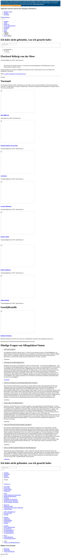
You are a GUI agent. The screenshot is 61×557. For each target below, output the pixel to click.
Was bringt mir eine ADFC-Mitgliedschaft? (14, 362)
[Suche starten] (2, 469)
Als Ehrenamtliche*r (9, 530)
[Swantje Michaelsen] (18, 203)
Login (5, 30)
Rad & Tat (6, 24)
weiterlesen (6, 379)
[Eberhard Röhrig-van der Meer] (18, 142)
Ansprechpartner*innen (10, 538)
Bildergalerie (7, 491)
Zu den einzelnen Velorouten (11, 502)
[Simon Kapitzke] (18, 297)
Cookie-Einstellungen (9, 551)
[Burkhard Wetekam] (18, 332)
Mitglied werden (8, 11)
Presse (5, 31)
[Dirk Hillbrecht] (18, 112)
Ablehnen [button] (3, 5)
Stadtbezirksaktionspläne (10, 496)
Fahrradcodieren (8, 509)
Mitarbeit (6, 517)
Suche (5, 35)
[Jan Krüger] (18, 172)
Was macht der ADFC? (9, 349)
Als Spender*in (8, 528)
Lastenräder (7, 27)
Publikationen (7, 521)
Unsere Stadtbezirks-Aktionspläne (12, 495)
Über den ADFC (8, 513)
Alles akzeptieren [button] (16, 5)
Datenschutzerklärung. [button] (38, 4)
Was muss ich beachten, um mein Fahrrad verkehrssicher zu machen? (20, 383)
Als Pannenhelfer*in (9, 533)
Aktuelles (6, 21)
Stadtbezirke (7, 519)
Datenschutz (7, 550)
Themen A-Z (7, 484)
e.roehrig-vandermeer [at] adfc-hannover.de (15, 73)
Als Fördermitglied (8, 531)
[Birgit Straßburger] (18, 266)
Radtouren (6, 477)
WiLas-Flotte (7, 488)
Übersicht (6, 498)
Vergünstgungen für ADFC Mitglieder (13, 507)
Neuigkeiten (7, 474)
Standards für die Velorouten (11, 500)
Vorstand (6, 514)
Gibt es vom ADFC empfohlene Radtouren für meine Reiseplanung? (19, 447)
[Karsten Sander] (18, 233)
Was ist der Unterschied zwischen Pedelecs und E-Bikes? (17, 424)
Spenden (6, 13)
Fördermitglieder (8, 520)
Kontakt (6, 523)
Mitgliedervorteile (8, 506)
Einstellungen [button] (9, 5)
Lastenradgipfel (8, 489)
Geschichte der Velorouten (10, 499)
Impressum (6, 548)
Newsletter (6, 14)
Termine (6, 475)
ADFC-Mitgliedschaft (9, 527)
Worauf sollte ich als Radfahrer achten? (13, 403)
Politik (5, 23)
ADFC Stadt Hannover (9, 25)
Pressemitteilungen (8, 537)
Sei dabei (6, 28)
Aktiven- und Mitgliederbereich (12, 542)
